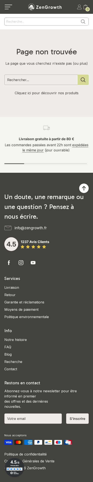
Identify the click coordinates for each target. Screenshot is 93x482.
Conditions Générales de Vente (29, 461)
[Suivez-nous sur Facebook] (8, 262)
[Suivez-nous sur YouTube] (33, 262)
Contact (10, 369)
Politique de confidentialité (25, 454)
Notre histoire (15, 340)
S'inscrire (77, 418)
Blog (8, 354)
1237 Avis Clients (35, 242)
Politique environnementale (26, 317)
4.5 (11, 244)
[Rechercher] (83, 21)
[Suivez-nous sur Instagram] (21, 262)
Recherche (13, 362)
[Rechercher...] (83, 80)
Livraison (11, 287)
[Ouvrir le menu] (8, 7)
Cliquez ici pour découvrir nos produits (47, 93)
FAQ (7, 347)
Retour (10, 295)
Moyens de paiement (21, 309)
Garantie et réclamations (24, 302)
